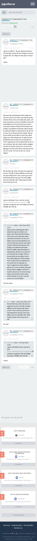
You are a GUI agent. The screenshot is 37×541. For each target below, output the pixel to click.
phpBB (33, 533)
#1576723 (31, 48)
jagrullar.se (8, 4)
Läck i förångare (19, 431)
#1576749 (31, 168)
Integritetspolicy (17, 525)
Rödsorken (14, 108)
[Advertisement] (18, 395)
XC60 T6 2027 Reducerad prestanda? (19, 473)
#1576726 (31, 112)
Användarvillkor (28, 525)
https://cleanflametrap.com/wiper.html (15, 202)
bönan (13, 164)
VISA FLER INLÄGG (18, 515)
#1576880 (31, 222)
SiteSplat (21, 533)
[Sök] (15, 26)
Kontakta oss (18, 528)
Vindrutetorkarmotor (14, 19)
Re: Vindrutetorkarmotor (22, 104)
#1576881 (31, 298)
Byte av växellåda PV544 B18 (19, 494)
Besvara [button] (6, 34)
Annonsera (6, 525)
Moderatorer (14, 23)
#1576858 (31, 197)
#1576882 (31, 339)
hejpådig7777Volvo (17, 44)
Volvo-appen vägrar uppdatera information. (19, 452)
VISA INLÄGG (18, 443)
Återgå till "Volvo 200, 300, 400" (13, 418)
